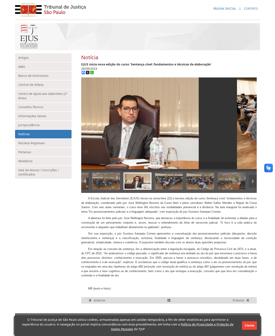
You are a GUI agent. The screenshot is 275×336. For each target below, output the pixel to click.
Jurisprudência (29, 125)
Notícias (24, 134)
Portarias (24, 152)
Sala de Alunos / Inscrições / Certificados (38, 172)
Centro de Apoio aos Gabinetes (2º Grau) (42, 96)
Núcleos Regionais (31, 143)
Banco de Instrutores (33, 76)
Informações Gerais (32, 116)
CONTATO (251, 8)
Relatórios (25, 161)
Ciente (249, 325)
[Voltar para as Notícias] (168, 300)
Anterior (99, 300)
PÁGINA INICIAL (224, 8)
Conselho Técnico (30, 107)
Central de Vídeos (31, 85)
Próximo (239, 300)
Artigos (23, 58)
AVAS (21, 67)
